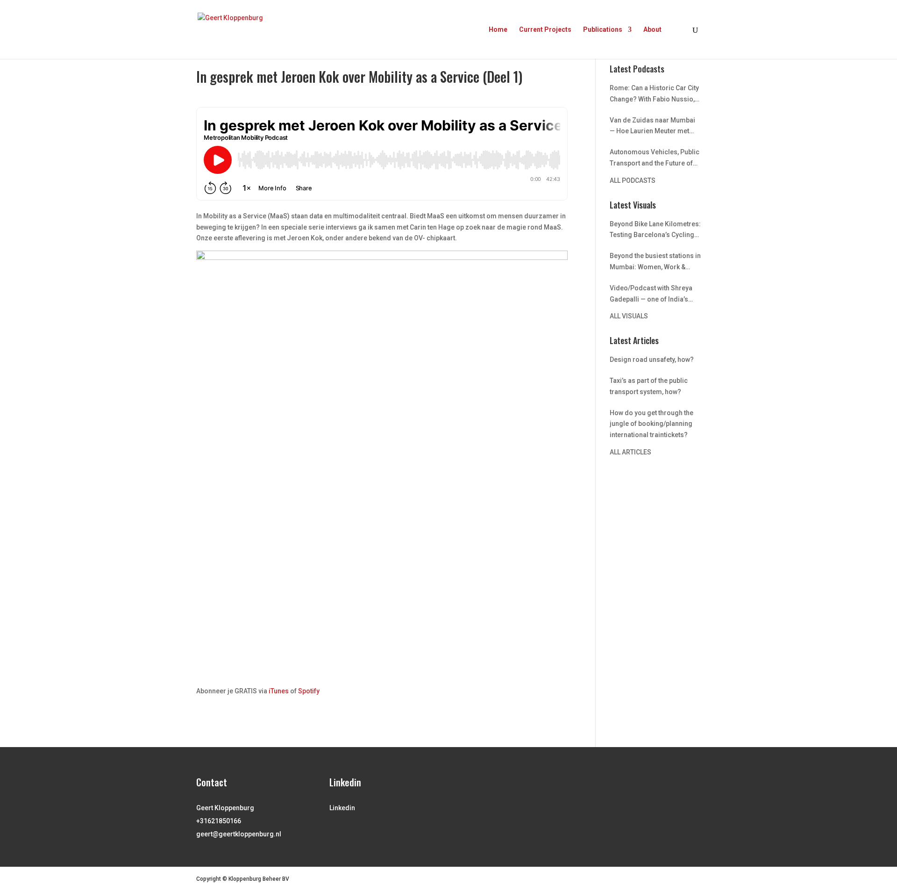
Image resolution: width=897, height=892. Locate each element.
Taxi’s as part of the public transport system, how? (649, 386)
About (652, 29)
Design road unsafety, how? (652, 359)
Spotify (309, 691)
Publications (602, 29)
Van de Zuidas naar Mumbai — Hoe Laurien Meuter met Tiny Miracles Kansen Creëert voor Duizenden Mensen (654, 126)
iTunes (279, 691)
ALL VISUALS (629, 316)
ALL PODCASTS (632, 180)
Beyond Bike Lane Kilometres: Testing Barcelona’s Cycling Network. (655, 230)
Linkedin (342, 808)
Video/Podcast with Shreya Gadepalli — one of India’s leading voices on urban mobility (651, 294)
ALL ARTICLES (630, 452)
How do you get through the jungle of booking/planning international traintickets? (651, 424)
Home (498, 29)
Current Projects (545, 29)
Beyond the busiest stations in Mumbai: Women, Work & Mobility (655, 262)
